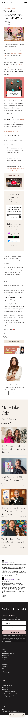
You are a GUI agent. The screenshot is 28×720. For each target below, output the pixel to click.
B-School (4, 683)
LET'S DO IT (14, 632)
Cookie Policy (5, 707)
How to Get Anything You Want (9, 693)
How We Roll (5, 666)
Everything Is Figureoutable (8, 696)
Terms (3, 704)
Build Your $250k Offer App (8, 691)
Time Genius (5, 689)
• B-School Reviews (7, 685)
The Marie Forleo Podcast (8, 653)
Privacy (3, 706)
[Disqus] (13, 578)
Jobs (3, 668)
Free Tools (4, 660)
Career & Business (9, 8)
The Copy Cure (5, 687)
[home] (10, 2)
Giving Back (5, 664)
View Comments (14, 342)
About (3, 649)
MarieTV (4, 651)
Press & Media (5, 662)
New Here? (4, 657)
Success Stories (5, 655)
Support (4, 709)
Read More (14, 393)
